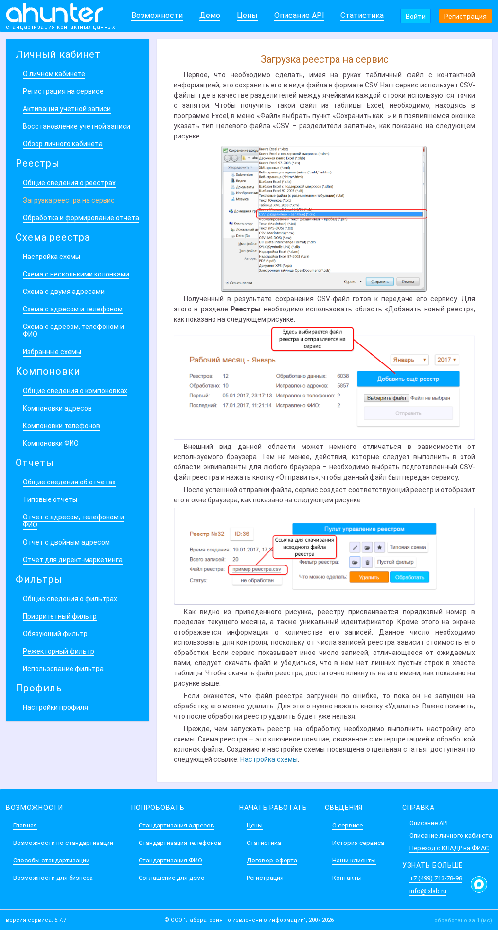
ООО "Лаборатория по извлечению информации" (238, 920)
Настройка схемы (51, 256)
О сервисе (347, 825)
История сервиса (358, 842)
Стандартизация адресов (176, 825)
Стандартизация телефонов (180, 842)
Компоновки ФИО (51, 443)
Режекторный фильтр (58, 651)
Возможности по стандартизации (63, 842)
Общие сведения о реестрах (69, 183)
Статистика (362, 15)
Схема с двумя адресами (64, 291)
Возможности (157, 15)
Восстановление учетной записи (76, 126)
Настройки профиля (55, 707)
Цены (247, 15)
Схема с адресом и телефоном (73, 309)
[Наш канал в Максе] (479, 884)
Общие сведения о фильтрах (70, 599)
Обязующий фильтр (55, 633)
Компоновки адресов (57, 408)
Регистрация (465, 16)
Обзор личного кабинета (63, 144)
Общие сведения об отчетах (69, 482)
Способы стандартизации (51, 860)
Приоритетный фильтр (60, 616)
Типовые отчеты (50, 499)
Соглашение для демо (172, 877)
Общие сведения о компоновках (75, 391)
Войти (416, 16)
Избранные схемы (52, 352)
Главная (25, 825)
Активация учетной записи (67, 109)
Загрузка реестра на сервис (69, 200)
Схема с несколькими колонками (76, 274)
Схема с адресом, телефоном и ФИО (73, 330)
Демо (209, 15)
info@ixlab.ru (427, 891)
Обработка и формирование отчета (81, 218)
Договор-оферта (272, 860)
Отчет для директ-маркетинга (73, 560)
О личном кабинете (54, 74)
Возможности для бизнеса (53, 877)
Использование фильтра (63, 668)
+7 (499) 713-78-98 (435, 878)
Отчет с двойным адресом (66, 542)
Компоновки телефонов (61, 426)
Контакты (347, 877)
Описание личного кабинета (450, 835)
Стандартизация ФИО (170, 860)
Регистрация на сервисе (63, 91)
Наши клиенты (354, 860)
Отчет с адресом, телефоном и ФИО (73, 521)
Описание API (299, 15)
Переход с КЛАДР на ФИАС (449, 848)
